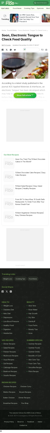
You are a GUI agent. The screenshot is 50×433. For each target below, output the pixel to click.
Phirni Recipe (33, 371)
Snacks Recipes (9, 375)
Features (5, 8)
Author (40, 422)
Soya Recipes (8, 360)
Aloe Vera (32, 306)
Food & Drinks (12, 30)
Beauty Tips (33, 329)
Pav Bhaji (24, 403)
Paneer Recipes (9, 352)
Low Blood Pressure (11, 321)
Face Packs (32, 325)
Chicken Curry (25, 386)
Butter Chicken (9, 398)
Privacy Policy (9, 422)
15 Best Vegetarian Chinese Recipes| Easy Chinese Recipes (29, 214)
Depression (7, 317)
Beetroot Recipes (10, 371)
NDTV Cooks (6, 45)
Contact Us (23, 425)
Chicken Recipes (9, 386)
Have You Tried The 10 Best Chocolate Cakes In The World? (30, 160)
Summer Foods (34, 348)
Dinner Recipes (9, 344)
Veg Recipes (7, 340)
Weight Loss (7, 279)
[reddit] (15, 50)
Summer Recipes (34, 344)
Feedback (30, 422)
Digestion (7, 329)
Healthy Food (8, 325)
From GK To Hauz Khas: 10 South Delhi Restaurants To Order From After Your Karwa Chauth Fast (30, 201)
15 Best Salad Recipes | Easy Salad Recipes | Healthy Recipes (28, 187)
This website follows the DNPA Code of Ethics (25, 413)
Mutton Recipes (9, 392)
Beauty (30, 302)
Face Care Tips (34, 363)
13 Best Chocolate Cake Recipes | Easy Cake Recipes (30, 174)
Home (4, 30)
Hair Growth (32, 313)
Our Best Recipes (11, 155)
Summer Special (35, 340)
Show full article (24, 95)
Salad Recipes (9, 348)
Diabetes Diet (8, 310)
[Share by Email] (42, 50)
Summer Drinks (34, 352)
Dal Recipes (8, 363)
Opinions (40, 8)
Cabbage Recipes (10, 367)
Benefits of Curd (34, 356)
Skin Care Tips (34, 360)
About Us (20, 422)
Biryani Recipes (25, 392)
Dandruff (31, 321)
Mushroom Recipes (10, 356)
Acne (30, 333)
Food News (17, 8)
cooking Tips (29, 8)
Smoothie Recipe (35, 367)
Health (5, 302)
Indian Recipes (9, 382)
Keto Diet (6, 313)
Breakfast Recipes (10, 403)
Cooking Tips (20, 279)
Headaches (7, 333)
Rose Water (32, 310)
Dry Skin (31, 317)
